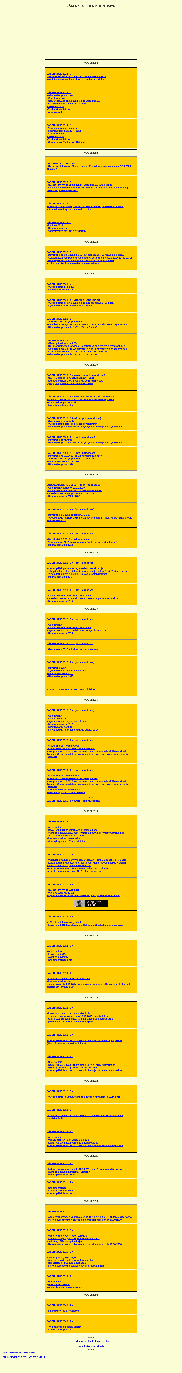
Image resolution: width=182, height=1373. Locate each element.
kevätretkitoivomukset (61, 1190)
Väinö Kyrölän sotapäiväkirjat (65, 1241)
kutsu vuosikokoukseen (62, 1169)
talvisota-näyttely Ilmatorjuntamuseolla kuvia (74, 1238)
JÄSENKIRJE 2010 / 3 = (60, 1230)
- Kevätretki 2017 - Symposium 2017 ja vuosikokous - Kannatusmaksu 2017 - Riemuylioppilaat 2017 (66, 672)
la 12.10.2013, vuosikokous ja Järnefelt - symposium (92, 1040)
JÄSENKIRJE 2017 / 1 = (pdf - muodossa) (70, 662)
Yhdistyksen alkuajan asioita (64, 1326)
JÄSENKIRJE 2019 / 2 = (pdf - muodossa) (70, 509)
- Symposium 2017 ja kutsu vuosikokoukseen (72, 649)
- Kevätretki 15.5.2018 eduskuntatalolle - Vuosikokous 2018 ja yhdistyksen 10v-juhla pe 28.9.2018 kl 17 (82, 597)
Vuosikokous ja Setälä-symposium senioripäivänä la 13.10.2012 (84, 1096)
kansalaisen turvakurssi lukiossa (67, 1263)
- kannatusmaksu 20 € (59, 981)
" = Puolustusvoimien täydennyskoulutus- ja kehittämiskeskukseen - (81, 1067)
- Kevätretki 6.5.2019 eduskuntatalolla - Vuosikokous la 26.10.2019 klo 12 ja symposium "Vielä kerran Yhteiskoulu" (90, 516)
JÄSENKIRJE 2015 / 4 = (60, 821)
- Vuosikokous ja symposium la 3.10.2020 (70, 458)
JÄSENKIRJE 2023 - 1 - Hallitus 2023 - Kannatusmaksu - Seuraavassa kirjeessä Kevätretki (66, 226)
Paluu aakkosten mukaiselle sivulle (19, 1353)
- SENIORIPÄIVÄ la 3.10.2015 (63, 890)
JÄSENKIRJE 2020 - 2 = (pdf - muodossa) (71, 437)
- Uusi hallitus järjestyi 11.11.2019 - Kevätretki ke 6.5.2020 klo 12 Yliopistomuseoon (74, 489)
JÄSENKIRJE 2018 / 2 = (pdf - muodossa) (70, 563)
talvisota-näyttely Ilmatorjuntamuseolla (70, 1260)
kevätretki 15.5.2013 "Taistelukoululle (69, 1064)
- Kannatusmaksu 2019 (60, 545)
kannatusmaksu (57, 1187)
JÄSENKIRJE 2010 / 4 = (60, 1211)
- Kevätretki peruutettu (59, 439)
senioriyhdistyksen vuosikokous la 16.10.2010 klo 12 (78, 1217)
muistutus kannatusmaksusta (65, 1287)
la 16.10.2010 (114, 1219)
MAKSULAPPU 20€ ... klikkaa (78, 689)
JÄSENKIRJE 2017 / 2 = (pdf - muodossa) (70, 643)
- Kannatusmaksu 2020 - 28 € (63, 496)
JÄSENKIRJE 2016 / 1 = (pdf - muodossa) (70, 770)
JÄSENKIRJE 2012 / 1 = (60, 1131)
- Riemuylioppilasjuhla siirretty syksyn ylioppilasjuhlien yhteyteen (84, 426)
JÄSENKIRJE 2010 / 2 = (60, 1251)
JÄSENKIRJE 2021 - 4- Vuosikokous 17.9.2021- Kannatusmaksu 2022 (60, 287)
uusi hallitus (55, 1062)
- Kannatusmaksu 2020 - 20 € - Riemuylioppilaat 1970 (63, 463)
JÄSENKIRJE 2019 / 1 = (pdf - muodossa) (70, 533)
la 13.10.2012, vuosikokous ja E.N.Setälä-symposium (93, 1145)
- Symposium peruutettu (60, 421)
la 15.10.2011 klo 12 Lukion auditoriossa (99, 1169)
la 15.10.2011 (70, 1174)
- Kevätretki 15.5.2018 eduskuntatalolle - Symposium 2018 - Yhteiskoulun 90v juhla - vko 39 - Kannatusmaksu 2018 (76, 630)
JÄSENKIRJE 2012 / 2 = (60, 1110)
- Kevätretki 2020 (56, 520)
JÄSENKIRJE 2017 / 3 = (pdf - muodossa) (70, 619)
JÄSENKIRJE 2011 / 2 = (60, 1163)
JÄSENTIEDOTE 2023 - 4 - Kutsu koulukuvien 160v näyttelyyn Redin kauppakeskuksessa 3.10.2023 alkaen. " (89, 166)
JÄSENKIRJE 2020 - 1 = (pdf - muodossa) (71, 453)
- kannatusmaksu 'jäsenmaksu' (64, 789)
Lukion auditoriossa (120, 1217)
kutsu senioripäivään (60, 1329)
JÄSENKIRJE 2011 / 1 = (60, 1182)
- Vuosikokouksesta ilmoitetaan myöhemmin (72, 424)
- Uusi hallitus (55, 624)
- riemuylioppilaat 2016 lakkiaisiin (66, 792)
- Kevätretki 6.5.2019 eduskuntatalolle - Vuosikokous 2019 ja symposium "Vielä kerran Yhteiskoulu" (82, 540)
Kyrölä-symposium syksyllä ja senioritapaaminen (76, 1265)
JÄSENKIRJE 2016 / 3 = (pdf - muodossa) (70, 710)
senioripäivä (55, 984)
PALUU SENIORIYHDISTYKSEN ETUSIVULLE (24, 1357)
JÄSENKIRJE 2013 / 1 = (60, 1056)
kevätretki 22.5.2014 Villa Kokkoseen (69, 978)
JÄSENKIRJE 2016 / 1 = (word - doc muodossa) (73, 801)
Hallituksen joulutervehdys (63, 1311)
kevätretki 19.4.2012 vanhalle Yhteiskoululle (73, 1142)
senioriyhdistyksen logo (62, 1257)
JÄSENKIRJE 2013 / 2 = (60, 1035)
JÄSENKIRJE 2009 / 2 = (60, 1305)
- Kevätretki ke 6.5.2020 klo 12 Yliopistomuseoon (74, 455)
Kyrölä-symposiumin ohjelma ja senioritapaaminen (77, 1219)
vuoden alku (55, 1281)
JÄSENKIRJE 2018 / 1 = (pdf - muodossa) (70, 590)
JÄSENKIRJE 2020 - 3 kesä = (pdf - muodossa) (74, 418)
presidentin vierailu (59, 1284)
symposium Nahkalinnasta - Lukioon (69, 1172)
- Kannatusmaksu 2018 (60, 601)
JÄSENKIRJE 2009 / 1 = (60, 1321)
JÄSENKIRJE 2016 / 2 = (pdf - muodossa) (70, 740)
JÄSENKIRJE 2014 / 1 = (60, 973)
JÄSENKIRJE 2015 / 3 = (60, 854)
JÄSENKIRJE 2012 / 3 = (60, 1091)
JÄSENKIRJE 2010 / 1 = (60, 1276)
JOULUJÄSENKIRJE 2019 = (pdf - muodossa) (73, 485)
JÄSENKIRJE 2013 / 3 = (60, 1007)
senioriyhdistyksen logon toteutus (67, 1235)
